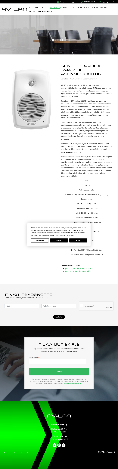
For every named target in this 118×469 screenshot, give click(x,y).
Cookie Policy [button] (77, 232)
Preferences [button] (70, 235)
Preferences (40, 240)
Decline (58, 240)
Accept (78, 240)
